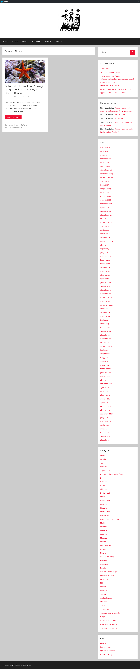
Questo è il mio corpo (108, 572)
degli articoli (107, 647)
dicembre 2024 (106, 159)
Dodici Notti (105, 493)
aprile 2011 (104, 403)
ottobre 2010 (105, 410)
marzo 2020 (105, 234)
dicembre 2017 (106, 267)
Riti (101, 583)
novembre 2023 (106, 174)
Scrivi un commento (15, 128)
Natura (10, 125)
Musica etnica (105, 545)
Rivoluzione (105, 587)
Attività (15, 41)
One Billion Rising (107, 557)
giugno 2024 (105, 166)
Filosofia (103, 508)
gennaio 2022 (105, 200)
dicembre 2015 (106, 290)
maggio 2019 (105, 256)
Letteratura (104, 515)
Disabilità (104, 485)
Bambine (103, 467)
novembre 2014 (106, 305)
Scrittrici (103, 590)
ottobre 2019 (105, 245)
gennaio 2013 (105, 331)
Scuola (103, 594)
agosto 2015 (105, 301)
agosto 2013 (105, 316)
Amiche (103, 459)
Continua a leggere (13, 117)
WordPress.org (106, 655)
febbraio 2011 (105, 406)
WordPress (16, 665)
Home (5, 41)
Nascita (103, 549)
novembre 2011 (106, 376)
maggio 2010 (105, 421)
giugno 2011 (105, 395)
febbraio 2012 (105, 369)
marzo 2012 (104, 365)
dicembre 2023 (106, 170)
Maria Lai (103, 530)
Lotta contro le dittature (109, 519)
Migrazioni (104, 538)
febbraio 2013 (105, 328)
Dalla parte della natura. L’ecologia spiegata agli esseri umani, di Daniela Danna (24, 90)
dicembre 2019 (106, 237)
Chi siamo (36, 41)
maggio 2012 (105, 358)
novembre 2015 (106, 294)
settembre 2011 (106, 384)
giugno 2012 (105, 354)
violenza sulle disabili (108, 624)
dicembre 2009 (106, 440)
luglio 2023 (104, 185)
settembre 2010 (106, 414)
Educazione (105, 497)
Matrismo (104, 534)
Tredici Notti (105, 609)
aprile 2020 (104, 230)
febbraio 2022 (105, 196)
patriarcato (104, 564)
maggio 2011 (105, 399)
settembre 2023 (106, 177)
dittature (103, 489)
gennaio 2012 (105, 373)
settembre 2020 (106, 222)
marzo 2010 (104, 429)
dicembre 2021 (106, 204)
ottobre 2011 (105, 380)
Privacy (48, 41)
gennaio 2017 (105, 282)
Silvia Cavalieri (32, 97)
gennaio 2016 (105, 286)
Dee (102, 478)
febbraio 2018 (105, 264)
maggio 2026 (105, 147)
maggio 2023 (105, 189)
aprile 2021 (104, 207)
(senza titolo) (105, 68)
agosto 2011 (105, 388)
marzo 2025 (104, 155)
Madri (102, 523)
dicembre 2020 (106, 215)
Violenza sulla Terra (20, 125)
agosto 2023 (105, 181)
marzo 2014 (104, 309)
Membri (25, 41)
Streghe (103, 602)
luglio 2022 (104, 192)
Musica (103, 542)
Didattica (103, 482)
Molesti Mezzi (119, 115)
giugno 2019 (105, 252)
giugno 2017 (105, 275)
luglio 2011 (104, 391)
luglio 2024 (104, 162)
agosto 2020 (105, 226)
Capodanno (105, 470)
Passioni (103, 560)
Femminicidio (105, 500)
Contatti (58, 41)
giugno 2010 (105, 418)
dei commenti (107, 651)
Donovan (27, 665)
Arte (102, 463)
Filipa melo (104, 504)
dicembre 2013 (106, 312)
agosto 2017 (105, 271)
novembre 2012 (106, 339)
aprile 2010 (104, 425)
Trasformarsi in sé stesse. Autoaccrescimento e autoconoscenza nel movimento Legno (117, 79)
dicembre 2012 (106, 335)
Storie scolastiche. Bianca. (110, 72)
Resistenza (104, 579)
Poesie (103, 568)
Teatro (102, 605)
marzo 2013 (104, 324)
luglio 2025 (104, 151)
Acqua (102, 455)
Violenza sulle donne (108, 628)
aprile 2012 (104, 361)
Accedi (103, 643)
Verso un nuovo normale (110, 613)
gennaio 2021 (105, 211)
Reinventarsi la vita (107, 575)
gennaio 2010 (105, 436)
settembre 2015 (106, 297)
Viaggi (102, 617)
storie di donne (106, 598)
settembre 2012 (106, 346)
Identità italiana (106, 512)
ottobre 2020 (105, 219)
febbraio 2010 (105, 433)
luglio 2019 (104, 249)
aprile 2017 (104, 279)
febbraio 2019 (105, 260)
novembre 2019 (106, 241)
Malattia (103, 527)
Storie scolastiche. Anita (109, 86)
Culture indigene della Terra (111, 474)
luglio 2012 (104, 350)
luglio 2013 (104, 320)
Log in (6, 1)
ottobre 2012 (105, 343)
